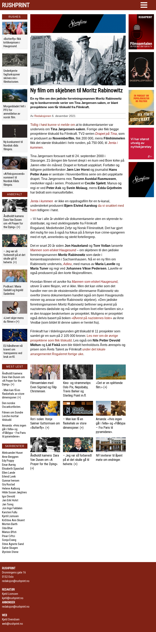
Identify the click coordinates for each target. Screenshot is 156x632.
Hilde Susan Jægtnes (14, 492)
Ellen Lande (8, 472)
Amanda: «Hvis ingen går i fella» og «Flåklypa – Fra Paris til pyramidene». (14, 431)
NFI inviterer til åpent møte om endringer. (109, 458)
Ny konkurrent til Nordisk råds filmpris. (13, 145)
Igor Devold (8, 496)
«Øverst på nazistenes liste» (92, 318)
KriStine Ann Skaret (13, 520)
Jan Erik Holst (10, 500)
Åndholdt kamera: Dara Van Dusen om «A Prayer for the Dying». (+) (13, 221)
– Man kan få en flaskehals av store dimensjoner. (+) (75, 423)
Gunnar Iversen (10, 480)
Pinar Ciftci (8, 536)
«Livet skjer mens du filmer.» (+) (13, 319)
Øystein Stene (10, 552)
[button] (144, 5)
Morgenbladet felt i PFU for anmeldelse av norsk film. (14, 111)
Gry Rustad (8, 484)
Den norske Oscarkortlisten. (11, 405)
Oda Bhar (7, 528)
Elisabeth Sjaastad (13, 468)
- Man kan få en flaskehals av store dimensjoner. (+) (13, 393)
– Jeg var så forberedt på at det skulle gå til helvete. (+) (14, 256)
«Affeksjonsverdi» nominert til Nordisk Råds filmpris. (14, 179)
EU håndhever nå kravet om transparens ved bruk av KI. (13, 351)
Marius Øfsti (9, 532)
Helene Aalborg (11, 488)
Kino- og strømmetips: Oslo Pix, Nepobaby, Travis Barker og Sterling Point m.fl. (77, 389)
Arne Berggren (10, 457)
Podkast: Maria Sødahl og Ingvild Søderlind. (13, 290)
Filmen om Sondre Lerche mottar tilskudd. (12, 416)
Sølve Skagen (10, 548)
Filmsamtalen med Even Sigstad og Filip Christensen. (43, 387)
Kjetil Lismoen (10, 516)
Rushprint (16, 5)
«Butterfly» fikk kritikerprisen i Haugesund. (12, 42)
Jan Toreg (7, 504)
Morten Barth (9, 524)
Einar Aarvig (9, 465)
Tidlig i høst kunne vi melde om (52, 124)
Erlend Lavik (9, 476)
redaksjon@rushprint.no (15, 581)
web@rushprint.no (12, 623)
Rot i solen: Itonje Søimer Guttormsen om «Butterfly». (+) (45, 423)
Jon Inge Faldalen (12, 508)
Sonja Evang (9, 540)
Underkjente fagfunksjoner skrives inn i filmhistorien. (11, 76)
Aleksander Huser (12, 453)
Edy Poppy (8, 460)
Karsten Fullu (9, 512)
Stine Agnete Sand (13, 544)
